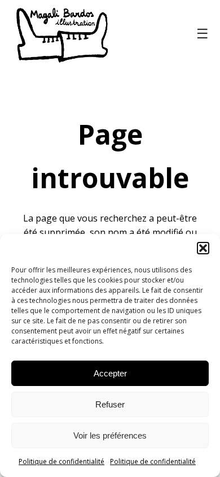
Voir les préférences (110, 435)
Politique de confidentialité (61, 461)
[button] (203, 248)
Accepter (110, 373)
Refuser (110, 404)
